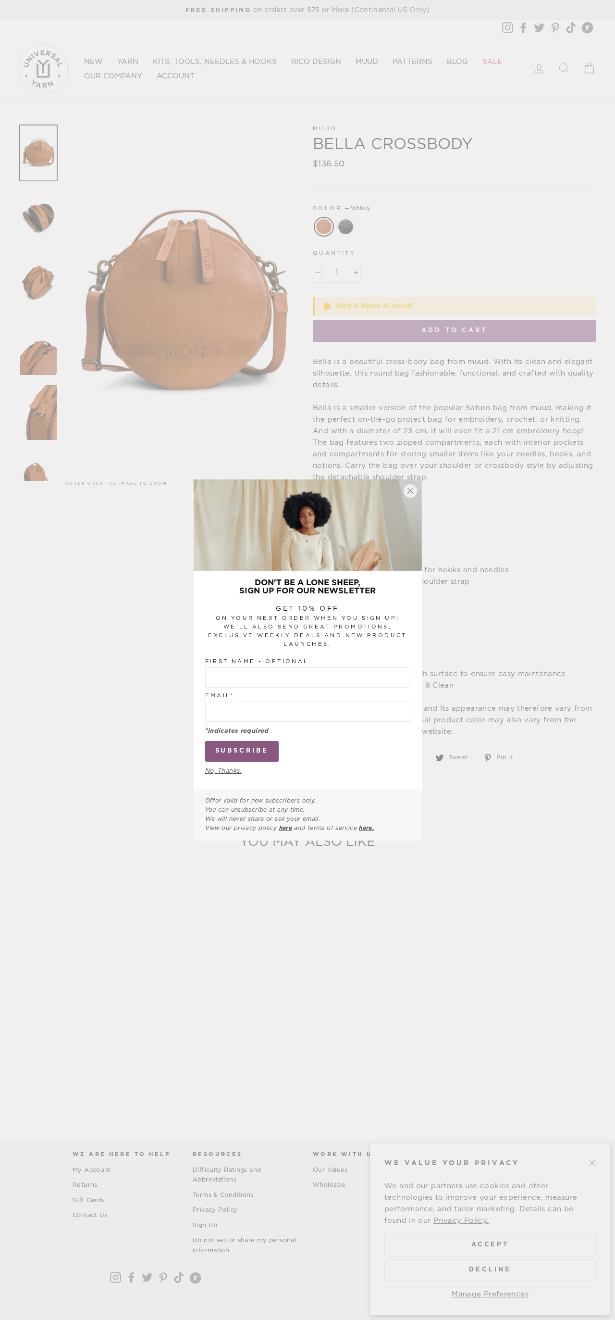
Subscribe (242, 751)
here (286, 828)
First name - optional (257, 661)
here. (366, 828)
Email (219, 695)
